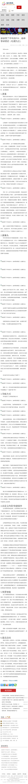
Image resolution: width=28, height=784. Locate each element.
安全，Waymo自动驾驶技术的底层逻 (9, 769)
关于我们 (3, 774)
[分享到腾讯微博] (10, 685)
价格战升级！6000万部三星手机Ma (9, 767)
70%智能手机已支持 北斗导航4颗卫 (9, 754)
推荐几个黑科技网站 (6, 702)
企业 (2, 20)
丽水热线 (14, 34)
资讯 (2, 15)
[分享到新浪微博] (7, 685)
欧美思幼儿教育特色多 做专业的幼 (10, 736)
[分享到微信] (15, 685)
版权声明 (19, 774)
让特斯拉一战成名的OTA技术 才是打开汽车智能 (12, 697)
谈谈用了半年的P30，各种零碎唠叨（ (9, 749)
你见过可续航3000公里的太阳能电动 (9, 762)
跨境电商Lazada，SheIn (8, 734)
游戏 (7, 20)
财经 (7, 15)
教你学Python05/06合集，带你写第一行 (10, 704)
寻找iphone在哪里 (13, 680)
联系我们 (8, 774)
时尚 (23, 20)
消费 (18, 20)
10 (1, 740)
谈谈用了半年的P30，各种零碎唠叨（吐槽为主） (13, 706)
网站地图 (24, 774)
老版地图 (14, 774)
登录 (12, 10)
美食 (12, 20)
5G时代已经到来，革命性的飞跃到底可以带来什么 (13, 695)
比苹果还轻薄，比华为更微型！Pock (9, 765)
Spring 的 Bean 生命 (7, 731)
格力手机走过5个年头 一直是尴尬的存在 (11, 708)
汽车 (18, 15)
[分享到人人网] (12, 685)
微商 (2, 25)
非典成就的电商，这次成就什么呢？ (11, 725)
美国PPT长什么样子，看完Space (8, 752)
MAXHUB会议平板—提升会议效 (10, 729)
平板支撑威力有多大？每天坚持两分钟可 (10, 760)
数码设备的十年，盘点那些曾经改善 (11, 727)
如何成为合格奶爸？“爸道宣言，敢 (10, 738)
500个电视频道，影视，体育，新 (10, 740)
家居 (23, 15)
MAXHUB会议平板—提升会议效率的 (9, 758)
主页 (10, 34)
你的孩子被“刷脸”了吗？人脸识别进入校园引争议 (13, 699)
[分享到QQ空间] (4, 685)
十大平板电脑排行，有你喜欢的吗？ (9, 756)
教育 (12, 15)
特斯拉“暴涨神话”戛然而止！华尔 (10, 723)
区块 (7, 25)
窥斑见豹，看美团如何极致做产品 (9, 710)
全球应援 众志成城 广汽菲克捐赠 (10, 721)
